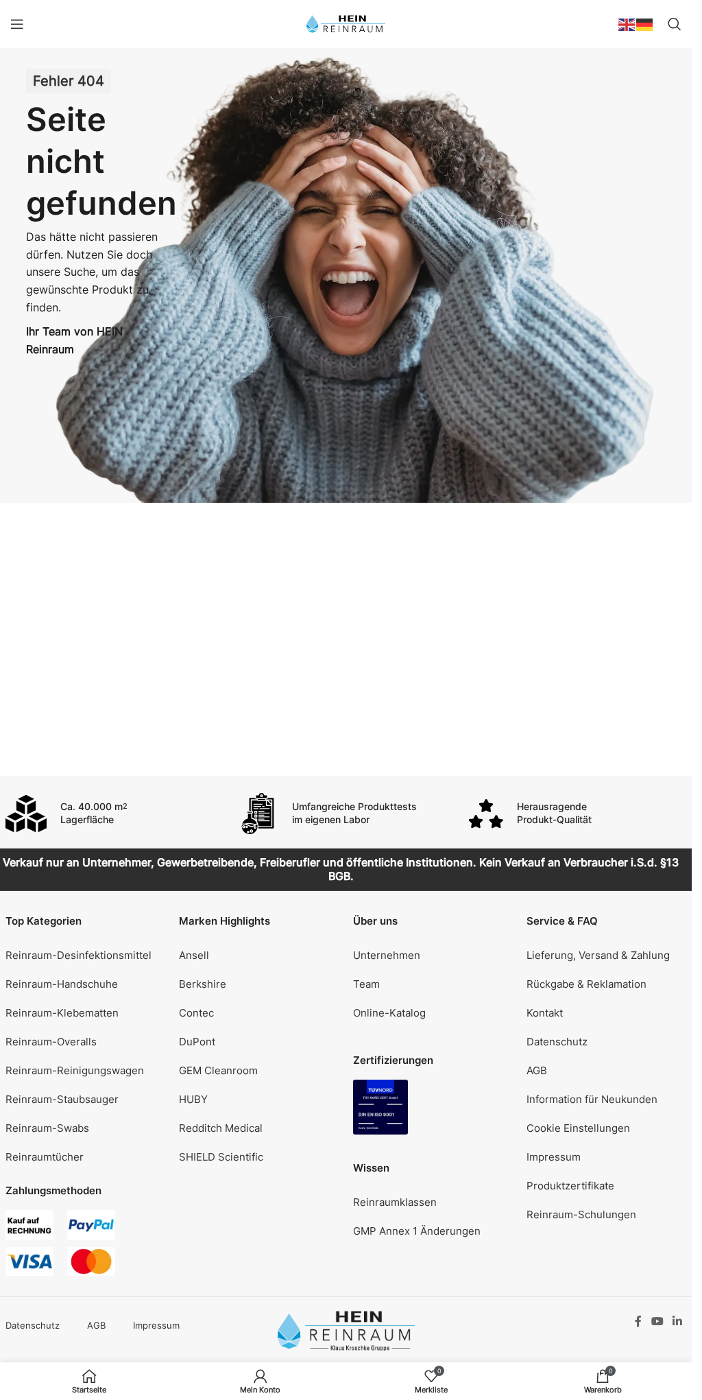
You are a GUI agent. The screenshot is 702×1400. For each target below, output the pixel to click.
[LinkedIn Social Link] (677, 1321)
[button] (606, 1127)
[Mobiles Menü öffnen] (17, 24)
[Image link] (380, 1106)
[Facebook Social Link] (638, 1321)
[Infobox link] (114, 813)
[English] (627, 23)
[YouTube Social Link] (657, 1321)
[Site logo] (345, 23)
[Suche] (674, 24)
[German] (645, 23)
